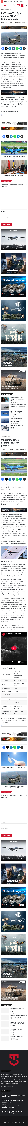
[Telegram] (20, 48)
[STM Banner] (14, 93)
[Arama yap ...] (26, 6)
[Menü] (2, 6)
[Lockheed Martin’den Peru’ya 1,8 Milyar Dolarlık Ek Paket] (5, 407)
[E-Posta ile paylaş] (24, 48)
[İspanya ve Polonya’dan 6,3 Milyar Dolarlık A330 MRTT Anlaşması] (5, 413)
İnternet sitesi (4, 217)
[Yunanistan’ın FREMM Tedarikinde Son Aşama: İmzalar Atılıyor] (5, 420)
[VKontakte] (13, 48)
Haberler (9, 9)
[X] (6, 48)
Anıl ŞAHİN (4, 22)
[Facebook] (2, 48)
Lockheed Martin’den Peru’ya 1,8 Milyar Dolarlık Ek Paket (18, 405)
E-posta (3, 211)
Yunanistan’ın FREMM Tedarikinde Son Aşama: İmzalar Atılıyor (17, 420)
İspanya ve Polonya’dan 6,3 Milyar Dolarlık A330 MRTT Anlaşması (17, 413)
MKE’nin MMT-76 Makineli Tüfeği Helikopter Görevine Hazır (17, 399)
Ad (2, 205)
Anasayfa (4, 9)
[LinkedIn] (9, 48)
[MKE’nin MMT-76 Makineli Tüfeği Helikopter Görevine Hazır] (5, 399)
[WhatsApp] (17, 48)
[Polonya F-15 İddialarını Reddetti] (5, 428)
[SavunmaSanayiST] (14, 5)
